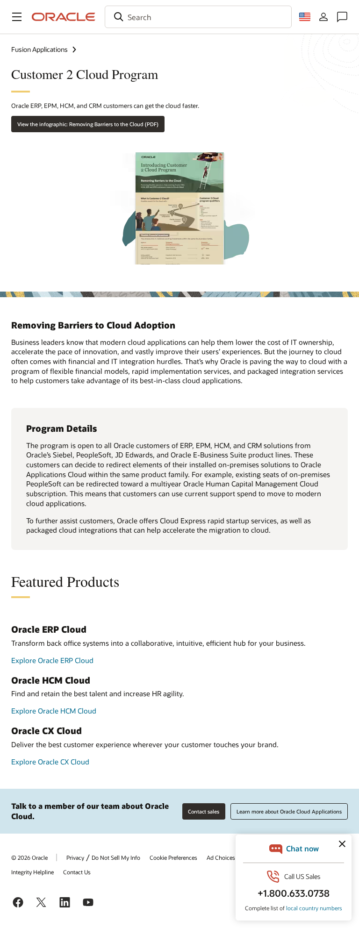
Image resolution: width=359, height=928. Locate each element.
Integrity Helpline (32, 872)
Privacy (75, 857)
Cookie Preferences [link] (173, 857)
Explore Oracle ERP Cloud (52, 660)
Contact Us (77, 872)
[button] (16, 16)
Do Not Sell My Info (116, 857)
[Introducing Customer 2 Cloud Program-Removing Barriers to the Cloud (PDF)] (179, 205)
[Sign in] (323, 16)
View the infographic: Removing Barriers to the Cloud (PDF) (87, 124)
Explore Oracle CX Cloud (50, 761)
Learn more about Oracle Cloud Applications (289, 811)
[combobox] (198, 17)
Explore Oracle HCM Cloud (53, 710)
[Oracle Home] (63, 17)
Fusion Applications (39, 49)
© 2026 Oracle (29, 857)
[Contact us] (342, 16)
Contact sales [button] (203, 811)
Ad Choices (221, 857)
